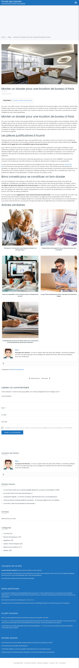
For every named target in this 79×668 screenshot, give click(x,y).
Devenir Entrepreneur (17, 369)
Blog (9, 37)
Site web (4, 422)
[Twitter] (3, 363)
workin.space (29, 600)
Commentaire (6, 396)
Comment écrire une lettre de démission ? (18, 493)
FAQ (57, 663)
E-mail (4, 415)
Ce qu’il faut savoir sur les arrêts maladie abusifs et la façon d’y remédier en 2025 (31, 490)
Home (3, 37)
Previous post (35, 378)
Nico (10, 94)
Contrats (6, 534)
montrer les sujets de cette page (22, 100)
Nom (3, 408)
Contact (51, 663)
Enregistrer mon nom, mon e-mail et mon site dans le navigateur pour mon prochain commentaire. (38, 428)
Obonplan (62, 663)
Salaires (5, 550)
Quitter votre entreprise (11, 544)
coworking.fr (44, 626)
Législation (6, 540)
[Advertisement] (39, 19)
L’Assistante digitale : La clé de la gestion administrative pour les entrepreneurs (30, 497)
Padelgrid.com (6, 621)
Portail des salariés (11, 1)
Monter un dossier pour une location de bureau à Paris (32, 37)
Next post (45, 378)
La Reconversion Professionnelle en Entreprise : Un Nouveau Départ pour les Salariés (31, 500)
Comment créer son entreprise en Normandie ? (19, 503)
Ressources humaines (10, 547)
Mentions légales (42, 663)
